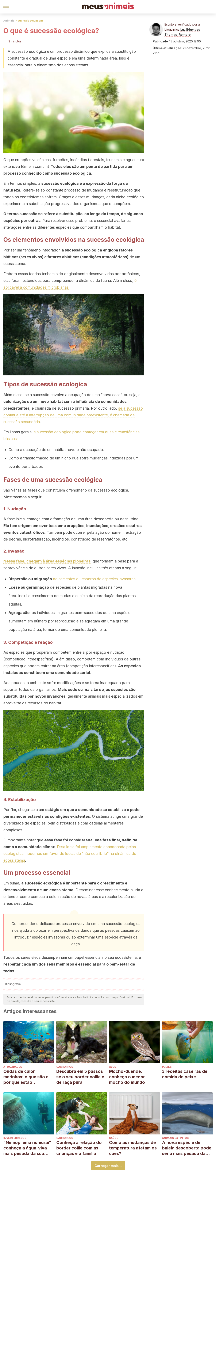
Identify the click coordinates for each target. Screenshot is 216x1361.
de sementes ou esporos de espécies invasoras (94, 579)
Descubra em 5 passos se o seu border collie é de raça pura (80, 1077)
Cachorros (64, 1066)
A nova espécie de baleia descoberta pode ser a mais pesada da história (186, 1148)
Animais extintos (175, 1138)
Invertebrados (14, 1138)
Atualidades (12, 1066)
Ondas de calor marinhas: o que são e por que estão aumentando (26, 1077)
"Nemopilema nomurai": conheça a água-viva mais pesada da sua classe (28, 1148)
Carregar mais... (108, 1166)
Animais (8, 20)
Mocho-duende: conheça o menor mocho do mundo (127, 1077)
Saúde (113, 1138)
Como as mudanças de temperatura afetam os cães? (133, 1148)
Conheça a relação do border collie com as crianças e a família (79, 1148)
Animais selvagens (30, 20)
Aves (112, 1066)
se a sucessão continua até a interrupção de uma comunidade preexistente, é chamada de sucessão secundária (73, 415)
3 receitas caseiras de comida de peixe (184, 1074)
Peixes (166, 1066)
